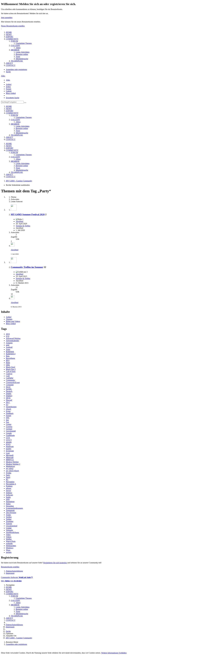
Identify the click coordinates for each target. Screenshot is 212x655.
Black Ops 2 (11, 369)
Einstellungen (11, 407)
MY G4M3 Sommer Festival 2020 (28, 214)
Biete (8, 363)
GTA (8, 438)
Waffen (9, 539)
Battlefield (10, 352)
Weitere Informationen (110, 653)
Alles (8, 80)
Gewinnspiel (11, 431)
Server (8, 491)
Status (8, 504)
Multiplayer (10, 466)
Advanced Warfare (13, 338)
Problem (9, 486)
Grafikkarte (10, 435)
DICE (8, 398)
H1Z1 (8, 444)
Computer (10, 385)
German (9, 429)
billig (8, 365)
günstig (9, 442)
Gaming (9, 427)
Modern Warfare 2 (13, 464)
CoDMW (9, 378)
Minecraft (9, 457)
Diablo (8, 393)
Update (9, 528)
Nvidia (8, 473)
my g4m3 (9, 468)
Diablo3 (9, 396)
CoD (8, 376)
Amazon (9, 343)
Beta (7, 356)
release (8, 488)
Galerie (9, 91)
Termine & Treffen (23, 226)
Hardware (10, 446)
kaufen (8, 449)
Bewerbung (10, 358)
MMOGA (10, 460)
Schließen (123, 653)
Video (8, 535)
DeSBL (9, 389)
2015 (8, 334)
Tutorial (9, 524)
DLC (8, 402)
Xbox (8, 550)
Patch (8, 477)
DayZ (8, 387)
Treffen (9, 517)
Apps (8, 349)
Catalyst (9, 374)
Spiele (8, 497)
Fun (7, 422)
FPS (7, 418)
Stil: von (11, 581)
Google (9, 433)
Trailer (8, 515)
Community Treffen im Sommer (27, 267)
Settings (9, 493)
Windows (9, 548)
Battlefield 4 (10, 354)
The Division (11, 513)
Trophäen (9, 521)
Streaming (10, 506)
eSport (8, 409)
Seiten (8, 87)
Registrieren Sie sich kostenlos (55, 563)
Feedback (9, 413)
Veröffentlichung (12, 532)
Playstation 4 (11, 484)
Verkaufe (9, 530)
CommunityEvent (13, 382)
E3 (7, 405)
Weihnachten (11, 546)
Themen (9, 319)
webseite (9, 543)
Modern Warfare (12, 462)
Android (9, 347)
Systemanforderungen (14, 508)
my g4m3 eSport (12, 471)
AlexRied (19, 221)
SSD (8, 499)
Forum (8, 89)
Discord (9, 400)
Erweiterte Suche (12, 98)
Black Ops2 (10, 367)
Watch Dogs (10, 541)
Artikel (8, 84)
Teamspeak (10, 510)
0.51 (7, 336)
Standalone (10, 502)
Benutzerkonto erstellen (10, 567)
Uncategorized (11, 526)
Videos (8, 537)
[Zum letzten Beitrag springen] (13, 246)
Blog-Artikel (11, 93)
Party (8, 475)
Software (9, 495)
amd (7, 345)
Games (8, 424)
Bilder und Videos (13, 321)
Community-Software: (17, 577)
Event (8, 411)
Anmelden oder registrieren (16, 69)
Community (10, 380)
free (7, 420)
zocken (8, 552)
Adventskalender (12, 341)
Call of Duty (11, 371)
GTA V (9, 440)
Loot (8, 453)
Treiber (8, 519)
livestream (10, 451)
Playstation (10, 482)
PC (7, 479)
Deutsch (9, 391)
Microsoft (9, 455)
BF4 (7, 360)
